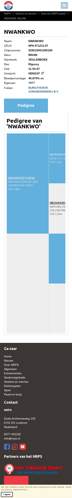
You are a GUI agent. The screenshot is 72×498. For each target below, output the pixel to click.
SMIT (31, 82)
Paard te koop (13, 394)
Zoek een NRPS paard (52, 13)
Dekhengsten (12, 386)
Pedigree (26, 105)
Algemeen (10, 369)
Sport (7, 390)
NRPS (7, 13)
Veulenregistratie (14, 377)
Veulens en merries (24, 13)
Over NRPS (11, 364)
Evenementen (13, 373)
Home (8, 356)
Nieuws (8, 360)
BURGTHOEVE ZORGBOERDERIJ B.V (43, 89)
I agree (6, 494)
